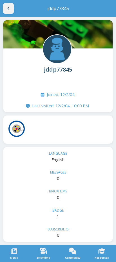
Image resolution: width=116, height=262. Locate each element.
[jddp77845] (57, 48)
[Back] (8, 8)
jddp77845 (58, 69)
